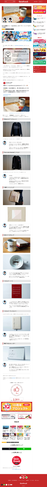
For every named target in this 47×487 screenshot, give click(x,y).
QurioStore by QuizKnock (19, 45)
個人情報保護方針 (14, 480)
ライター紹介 (32, 480)
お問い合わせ (37, 480)
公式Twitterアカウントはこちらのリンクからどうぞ (17, 113)
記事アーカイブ (37, 69)
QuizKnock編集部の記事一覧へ (16, 469)
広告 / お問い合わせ (38, 71)
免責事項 (27, 480)
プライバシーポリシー (21, 480)
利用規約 (9, 480)
